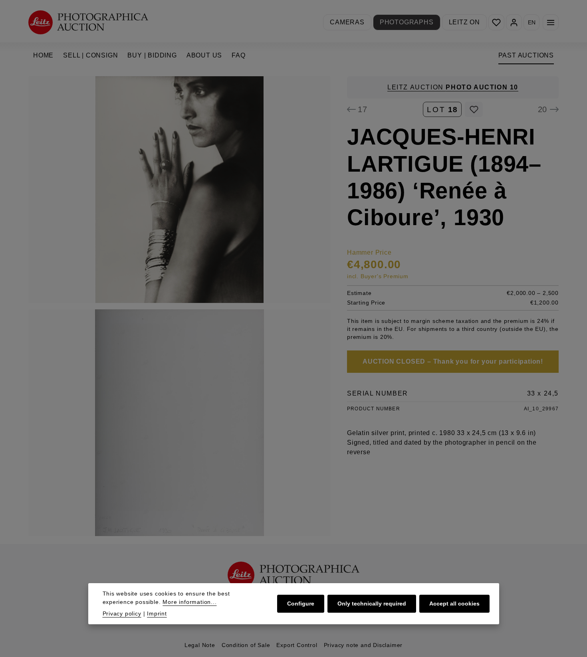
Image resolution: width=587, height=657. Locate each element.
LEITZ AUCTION (452, 87)
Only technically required (371, 603)
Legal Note (199, 645)
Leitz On (464, 22)
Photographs (407, 22)
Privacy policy (122, 613)
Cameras (347, 22)
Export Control (296, 645)
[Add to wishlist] (474, 109)
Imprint (157, 613)
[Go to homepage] (88, 22)
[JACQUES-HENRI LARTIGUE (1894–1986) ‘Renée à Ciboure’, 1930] (179, 189)
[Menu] (551, 22)
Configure (300, 603)
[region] (179, 306)
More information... (189, 602)
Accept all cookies (454, 603)
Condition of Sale (246, 645)
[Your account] (514, 22)
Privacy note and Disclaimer (363, 645)
